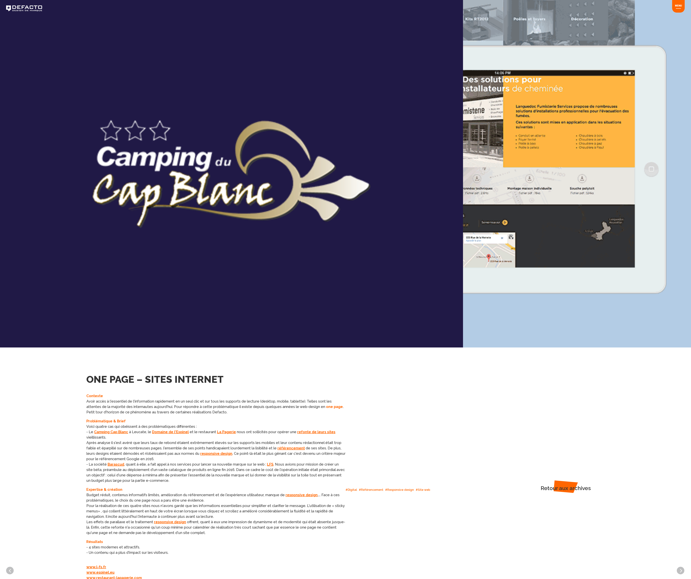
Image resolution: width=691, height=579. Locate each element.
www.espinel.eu (100, 572)
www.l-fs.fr (96, 567)
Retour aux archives (566, 488)
